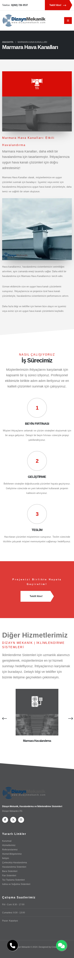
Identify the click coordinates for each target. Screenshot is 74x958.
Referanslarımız (10, 849)
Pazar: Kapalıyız (10, 920)
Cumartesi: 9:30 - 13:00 (13, 912)
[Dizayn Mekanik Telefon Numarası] (12, 945)
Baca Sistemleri (9, 871)
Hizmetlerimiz (8, 845)
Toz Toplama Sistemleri (13, 880)
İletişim (5, 858)
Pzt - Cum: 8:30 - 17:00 (13, 904)
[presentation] (4, 718)
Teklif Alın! (55, 5)
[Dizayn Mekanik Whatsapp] (61, 945)
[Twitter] (13, 820)
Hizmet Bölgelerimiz (12, 854)
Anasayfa (7, 42)
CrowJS (55, 947)
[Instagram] (21, 820)
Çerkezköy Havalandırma (14, 862)
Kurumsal (6, 841)
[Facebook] (5, 820)
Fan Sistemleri (9, 875)
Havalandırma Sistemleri (14, 867)
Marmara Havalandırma (37, 740)
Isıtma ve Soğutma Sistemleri (16, 884)
